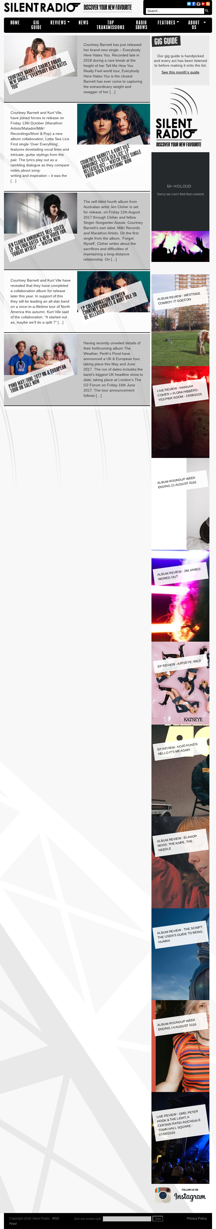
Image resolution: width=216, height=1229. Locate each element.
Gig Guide (36, 25)
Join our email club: (88, 1219)
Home (15, 22)
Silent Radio (72, 7)
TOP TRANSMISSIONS (111, 25)
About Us (194, 25)
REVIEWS (58, 22)
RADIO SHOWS (142, 25)
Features (166, 22)
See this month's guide (180, 72)
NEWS (84, 22)
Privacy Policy (197, 1218)
